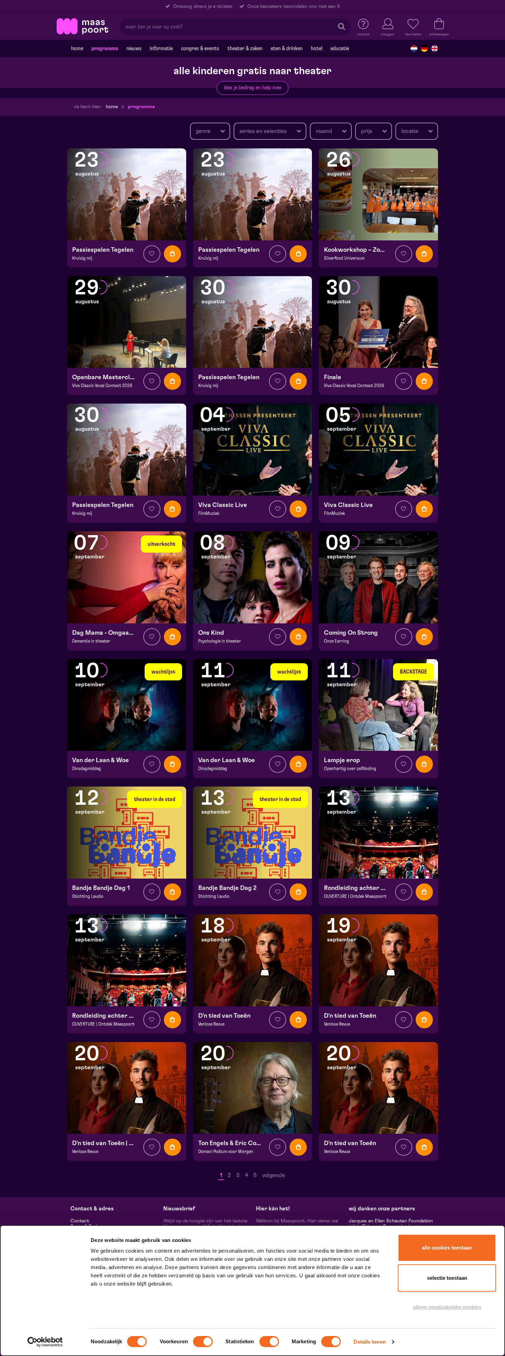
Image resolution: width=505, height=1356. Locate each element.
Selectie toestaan (447, 1278)
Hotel (316, 48)
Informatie (161, 48)
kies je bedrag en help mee (252, 87)
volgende (273, 1175)
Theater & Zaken (244, 48)
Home (77, 48)
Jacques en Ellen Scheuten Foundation (391, 1221)
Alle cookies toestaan (447, 1248)
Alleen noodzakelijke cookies (447, 1307)
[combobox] (210, 131)
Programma (104, 48)
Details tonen (369, 1342)
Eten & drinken (287, 48)
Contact (79, 1221)
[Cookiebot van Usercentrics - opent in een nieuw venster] (45, 1342)
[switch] (203, 1341)
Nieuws (134, 48)
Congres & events (200, 48)
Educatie (339, 48)
